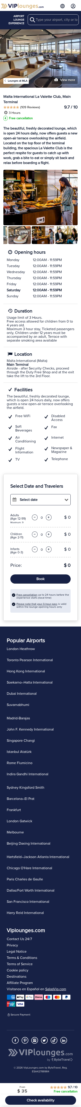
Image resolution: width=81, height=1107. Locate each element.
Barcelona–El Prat (20, 799)
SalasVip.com (55, 989)
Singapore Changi (21, 740)
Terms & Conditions (22, 958)
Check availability (40, 1100)
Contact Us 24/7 (19, 939)
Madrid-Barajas (18, 718)
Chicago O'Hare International (29, 868)
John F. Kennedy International (30, 729)
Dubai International (22, 693)
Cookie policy (17, 970)
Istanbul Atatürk (19, 752)
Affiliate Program (20, 983)
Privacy (12, 945)
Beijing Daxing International (28, 843)
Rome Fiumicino (19, 763)
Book (40, 579)
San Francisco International (28, 901)
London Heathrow (21, 649)
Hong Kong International (26, 671)
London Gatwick (19, 821)
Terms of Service (20, 964)
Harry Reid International (25, 913)
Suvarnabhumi (18, 705)
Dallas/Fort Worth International (30, 890)
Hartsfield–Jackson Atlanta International (38, 857)
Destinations (16, 976)
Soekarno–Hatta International (30, 682)
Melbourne (15, 832)
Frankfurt (14, 810)
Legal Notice (17, 951)
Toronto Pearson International (30, 660)
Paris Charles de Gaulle (25, 879)
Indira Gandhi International (27, 774)
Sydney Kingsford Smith (25, 787)
